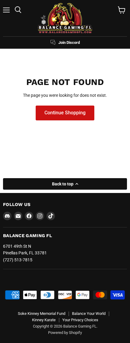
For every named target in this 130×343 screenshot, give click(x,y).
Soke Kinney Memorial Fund (41, 313)
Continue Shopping (65, 113)
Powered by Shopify (65, 332)
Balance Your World (89, 313)
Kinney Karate (44, 320)
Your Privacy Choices (80, 320)
